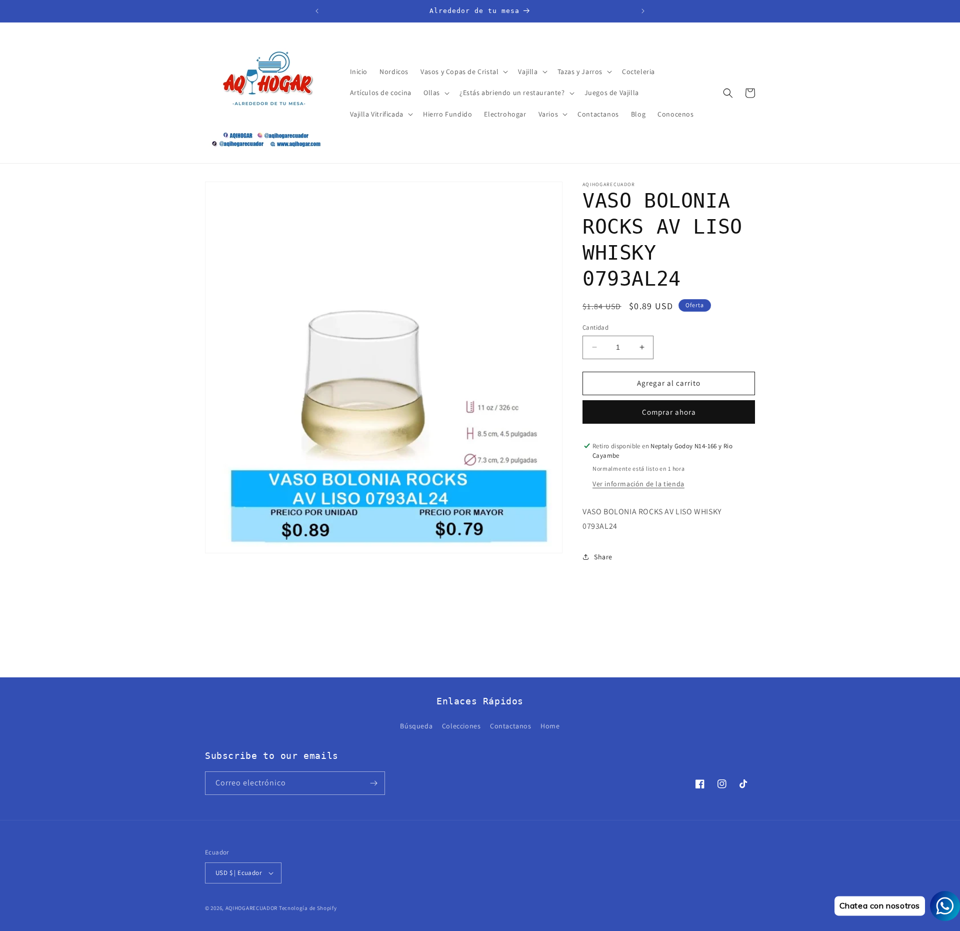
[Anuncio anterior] (317, 11)
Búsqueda (416, 725)
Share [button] (603, 556)
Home (550, 725)
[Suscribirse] (373, 783)
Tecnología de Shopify (308, 907)
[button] (463, 71)
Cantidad (595, 327)
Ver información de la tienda (638, 483)
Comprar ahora (669, 412)
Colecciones (461, 725)
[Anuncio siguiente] (643, 11)
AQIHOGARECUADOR (252, 907)
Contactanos (511, 725)
